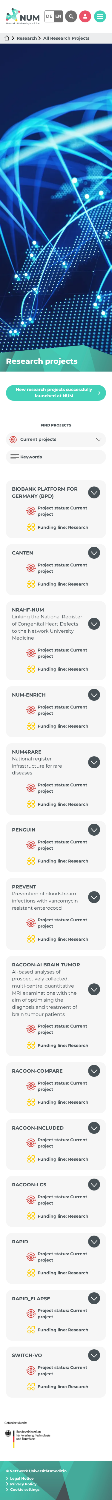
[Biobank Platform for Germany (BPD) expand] (97, 492)
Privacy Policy (23, 1484)
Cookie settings (24, 1489)
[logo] (22, 16)
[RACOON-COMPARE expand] (97, 1071)
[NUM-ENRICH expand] (97, 695)
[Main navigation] (100, 16)
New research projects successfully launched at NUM (54, 392)
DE (49, 16)
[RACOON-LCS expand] (97, 1185)
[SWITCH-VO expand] (97, 1356)
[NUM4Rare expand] (97, 762)
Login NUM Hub (85, 16)
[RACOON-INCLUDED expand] (97, 1128)
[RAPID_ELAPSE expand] (97, 1299)
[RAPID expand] (97, 1242)
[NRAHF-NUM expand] (97, 624)
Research (27, 38)
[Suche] (71, 16)
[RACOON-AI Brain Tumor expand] (97, 989)
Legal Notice (22, 1478)
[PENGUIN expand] (97, 830)
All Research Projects (66, 38)
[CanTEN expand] (97, 553)
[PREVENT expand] (97, 897)
